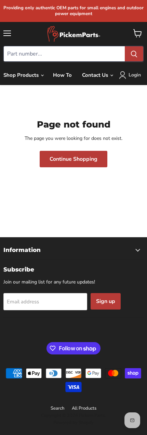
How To (62, 75)
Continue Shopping (73, 159)
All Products (84, 408)
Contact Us (95, 75)
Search (57, 408)
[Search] (134, 53)
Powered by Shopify (73, 423)
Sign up (105, 301)
